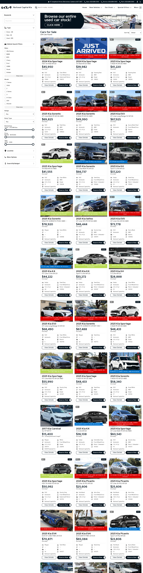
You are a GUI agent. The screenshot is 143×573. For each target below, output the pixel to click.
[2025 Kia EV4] (56, 520)
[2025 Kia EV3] (125, 101)
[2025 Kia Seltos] (91, 206)
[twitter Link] (140, 2)
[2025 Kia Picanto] (91, 468)
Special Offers (123, 7)
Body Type (8, 118)
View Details (49, 85)
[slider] (6, 130)
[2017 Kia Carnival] (56, 416)
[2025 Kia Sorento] (56, 101)
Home (84, 7)
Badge (7, 110)
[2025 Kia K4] (125, 153)
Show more (19, 76)
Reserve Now (63, 85)
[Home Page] (6, 7)
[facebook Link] (137, 2)
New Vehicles (94, 7)
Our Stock (109, 7)
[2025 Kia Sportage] (125, 48)
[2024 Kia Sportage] (56, 48)
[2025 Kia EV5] (125, 206)
